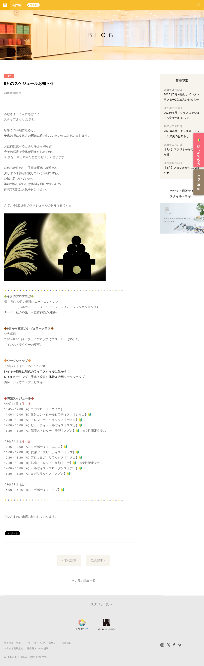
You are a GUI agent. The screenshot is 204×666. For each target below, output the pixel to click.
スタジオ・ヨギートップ (17, 643)
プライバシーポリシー (46, 643)
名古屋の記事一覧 (84, 581)
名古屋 (16, 5)
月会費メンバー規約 (37, 648)
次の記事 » (98, 560)
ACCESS (34, 5)
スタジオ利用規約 (13, 648)
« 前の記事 (69, 560)
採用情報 (66, 643)
